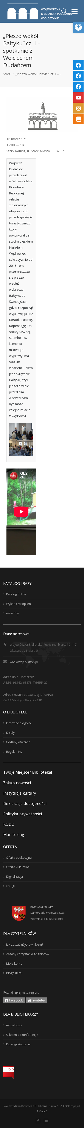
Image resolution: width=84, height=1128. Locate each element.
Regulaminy (14, 751)
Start (6, 74)
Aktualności (14, 1025)
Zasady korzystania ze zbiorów (27, 954)
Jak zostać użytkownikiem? (24, 944)
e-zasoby (12, 613)
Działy (10, 732)
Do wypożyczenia (18, 1044)
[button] (78, 27)
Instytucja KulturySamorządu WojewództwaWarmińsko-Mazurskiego (47, 913)
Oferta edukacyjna (19, 857)
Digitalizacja (14, 876)
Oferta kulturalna (18, 867)
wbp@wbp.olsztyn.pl (24, 662)
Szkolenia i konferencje (22, 1035)
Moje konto (14, 963)
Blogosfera (14, 973)
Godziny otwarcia (18, 742)
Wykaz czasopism (18, 604)
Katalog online (16, 594)
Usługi (10, 886)
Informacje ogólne (19, 723)
